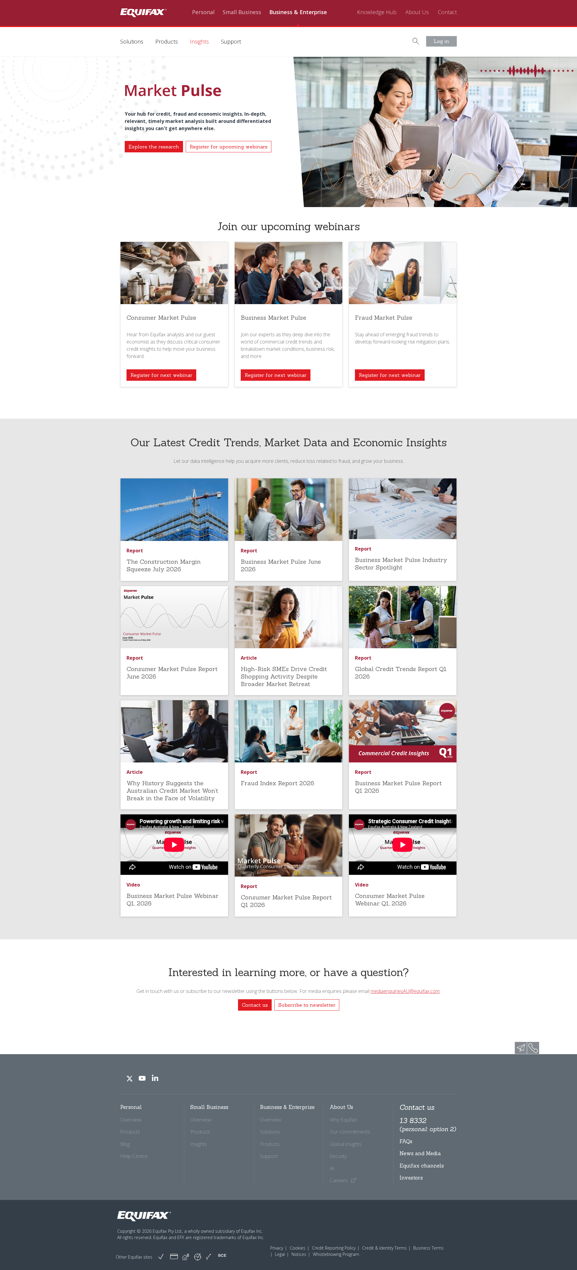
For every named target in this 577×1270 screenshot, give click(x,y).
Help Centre (134, 1155)
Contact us (255, 1005)
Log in (441, 41)
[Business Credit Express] (222, 1257)
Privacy (276, 1248)
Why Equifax (343, 1119)
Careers (339, 1180)
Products (166, 41)
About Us (417, 12)
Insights (199, 41)
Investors (411, 1177)
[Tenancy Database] (185, 1256)
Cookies (297, 1248)
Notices (299, 1254)
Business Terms (428, 1248)
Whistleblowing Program (336, 1254)
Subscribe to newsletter (306, 1005)
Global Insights (346, 1143)
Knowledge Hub (376, 12)
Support (231, 41)
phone (533, 1048)
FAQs (405, 1141)
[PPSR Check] (197, 1256)
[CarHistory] (160, 1257)
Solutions (131, 41)
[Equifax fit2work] (208, 1257)
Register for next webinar (161, 375)
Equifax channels (421, 1165)
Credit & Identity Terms (384, 1248)
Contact (447, 12)
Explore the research (154, 147)
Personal (203, 12)
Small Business (242, 12)
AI (332, 1168)
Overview (130, 1119)
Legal (280, 1254)
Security (338, 1155)
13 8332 (427, 1124)
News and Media (420, 1153)
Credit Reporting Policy (334, 1248)
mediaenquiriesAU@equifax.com (405, 991)
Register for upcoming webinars (228, 147)
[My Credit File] (174, 1257)
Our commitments (350, 1131)
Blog (125, 1143)
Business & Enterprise (298, 12)
